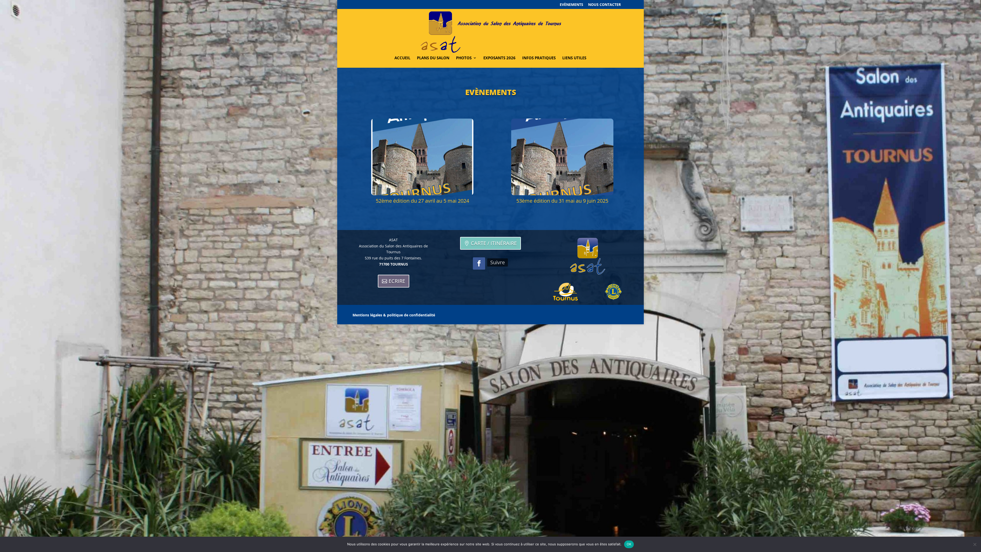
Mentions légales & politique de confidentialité (394, 315)
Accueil (402, 58)
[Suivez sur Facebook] (479, 263)
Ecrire (397, 281)
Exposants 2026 (499, 58)
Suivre (497, 262)
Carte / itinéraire (494, 243)
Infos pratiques (539, 58)
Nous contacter (604, 5)
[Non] (974, 544)
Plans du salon (433, 58)
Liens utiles (574, 58)
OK (629, 544)
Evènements (571, 5)
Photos (464, 58)
